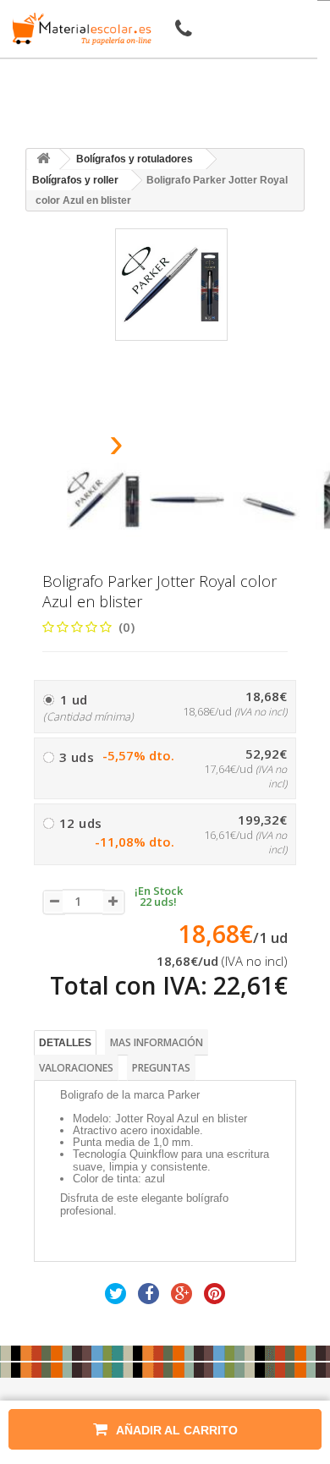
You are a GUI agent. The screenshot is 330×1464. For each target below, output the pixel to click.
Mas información (156, 1042)
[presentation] (73, 448)
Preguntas (161, 1068)
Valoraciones (76, 1068)
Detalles (65, 1043)
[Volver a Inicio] (43, 159)
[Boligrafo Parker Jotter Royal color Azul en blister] (104, 500)
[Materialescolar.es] (78, 29)
